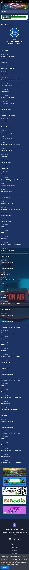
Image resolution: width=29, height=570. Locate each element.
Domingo (4, 50)
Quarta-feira (5, 256)
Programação (14, 547)
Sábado (4, 415)
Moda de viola (5, 74)
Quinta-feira (5, 309)
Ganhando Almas (6, 86)
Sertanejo (4, 62)
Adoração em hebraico (8, 56)
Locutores (14, 550)
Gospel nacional (6, 215)
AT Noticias (4, 168)
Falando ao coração (7, 133)
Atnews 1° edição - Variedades (10, 144)
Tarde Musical (5, 91)
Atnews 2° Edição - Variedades (11, 180)
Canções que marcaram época (10, 80)
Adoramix (4, 174)
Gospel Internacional (7, 68)
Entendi (5, 567)
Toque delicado (6, 109)
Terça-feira (5, 197)
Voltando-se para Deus (8, 186)
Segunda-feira (6, 127)
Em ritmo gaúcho (6, 150)
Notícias (14, 553)
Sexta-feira (5, 368)
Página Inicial (14, 544)
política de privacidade (11, 564)
